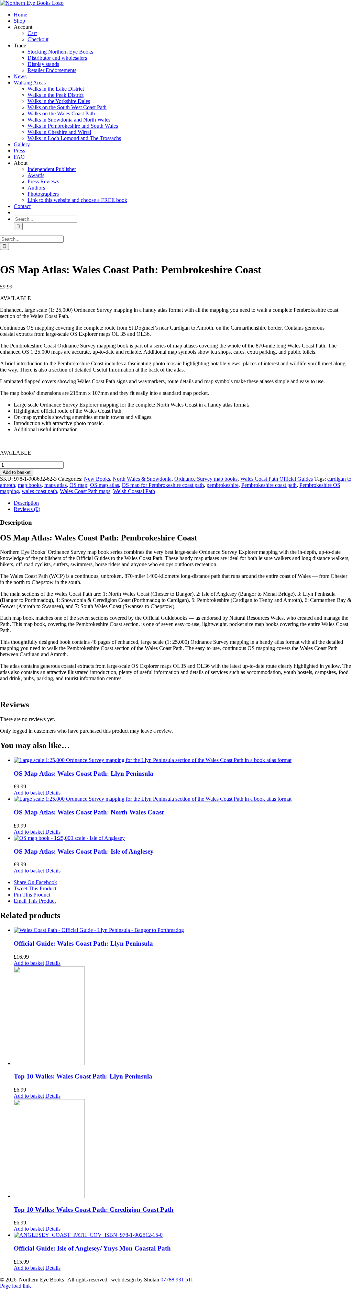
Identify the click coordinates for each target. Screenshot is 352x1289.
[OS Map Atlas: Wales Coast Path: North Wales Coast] (183, 799)
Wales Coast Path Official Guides (276, 479)
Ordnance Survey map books (206, 479)
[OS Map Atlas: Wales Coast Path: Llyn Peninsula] (183, 760)
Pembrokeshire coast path (269, 485)
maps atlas (55, 485)
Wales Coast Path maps (85, 491)
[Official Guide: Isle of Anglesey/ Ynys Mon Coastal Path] (183, 1235)
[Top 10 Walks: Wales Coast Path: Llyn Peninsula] (183, 1016)
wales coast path (39, 491)
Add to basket (17, 472)
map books (30, 485)
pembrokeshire (223, 485)
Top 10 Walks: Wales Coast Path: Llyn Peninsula (83, 1076)
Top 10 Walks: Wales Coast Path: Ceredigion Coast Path (94, 1209)
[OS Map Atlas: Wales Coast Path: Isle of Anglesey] (183, 838)
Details (52, 793)
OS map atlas (104, 485)
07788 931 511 (177, 1279)
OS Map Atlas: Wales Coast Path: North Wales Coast (89, 812)
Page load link (15, 1286)
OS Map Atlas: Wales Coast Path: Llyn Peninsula (83, 773)
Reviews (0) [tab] (27, 509)
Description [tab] (26, 503)
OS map (78, 485)
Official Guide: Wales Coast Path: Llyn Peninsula (83, 943)
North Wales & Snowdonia (142, 479)
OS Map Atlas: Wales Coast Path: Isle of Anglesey (84, 851)
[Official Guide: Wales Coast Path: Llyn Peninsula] (183, 930)
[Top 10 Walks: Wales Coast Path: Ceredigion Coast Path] (183, 1149)
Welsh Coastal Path (134, 491)
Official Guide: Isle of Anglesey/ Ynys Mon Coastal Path (92, 1248)
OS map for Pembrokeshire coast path (163, 485)
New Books (97, 479)
